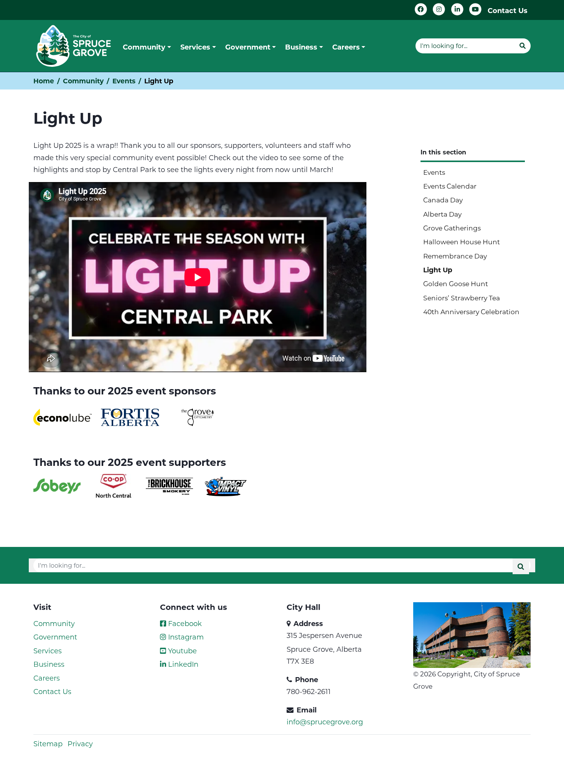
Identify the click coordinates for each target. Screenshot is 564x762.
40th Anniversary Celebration (471, 311)
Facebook (184, 623)
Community (83, 80)
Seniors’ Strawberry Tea (461, 297)
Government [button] (247, 46)
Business (48, 664)
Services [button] (195, 46)
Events (123, 80)
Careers (46, 677)
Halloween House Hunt (461, 241)
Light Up (437, 269)
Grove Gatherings (452, 228)
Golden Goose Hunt (455, 283)
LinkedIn (182, 664)
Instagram (185, 636)
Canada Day (443, 199)
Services (47, 650)
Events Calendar (450, 186)
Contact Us (508, 10)
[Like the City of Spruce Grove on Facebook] (421, 9)
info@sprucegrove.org (325, 721)
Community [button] (144, 46)
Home (43, 80)
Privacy (80, 743)
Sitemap (48, 743)
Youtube (181, 650)
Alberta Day (442, 214)
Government (55, 636)
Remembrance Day (455, 256)
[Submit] (523, 45)
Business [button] (301, 46)
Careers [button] (346, 46)
